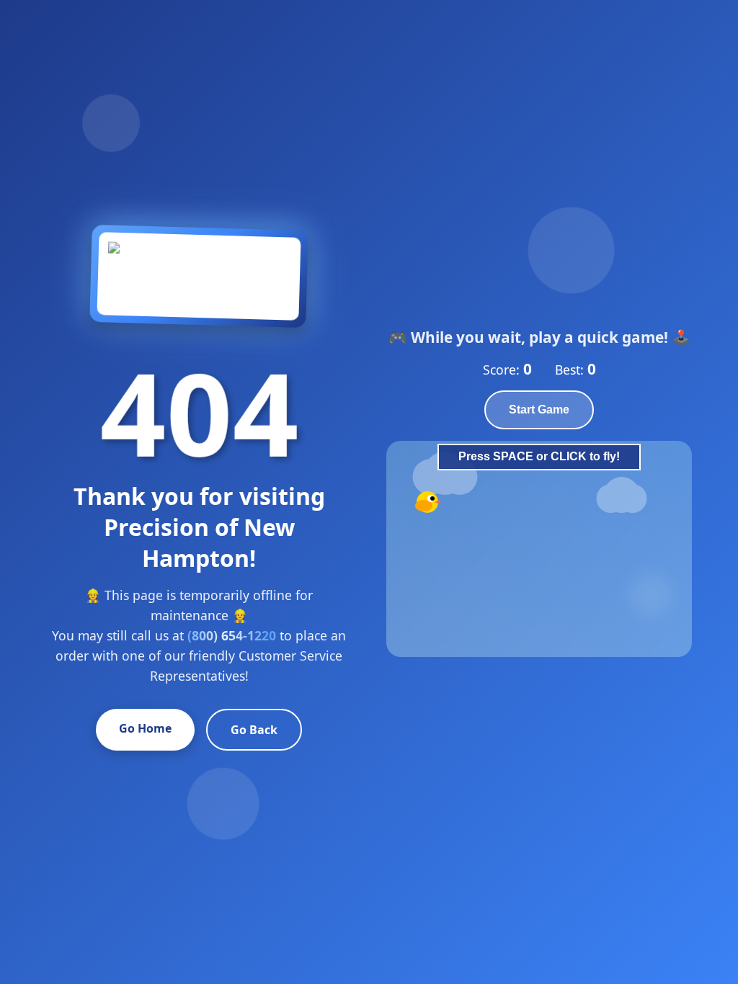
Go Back (254, 730)
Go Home (145, 728)
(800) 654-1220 (231, 635)
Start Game (539, 409)
